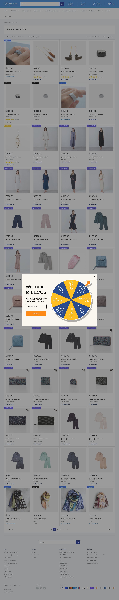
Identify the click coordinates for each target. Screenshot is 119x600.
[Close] (94, 276)
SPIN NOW (36, 313)
